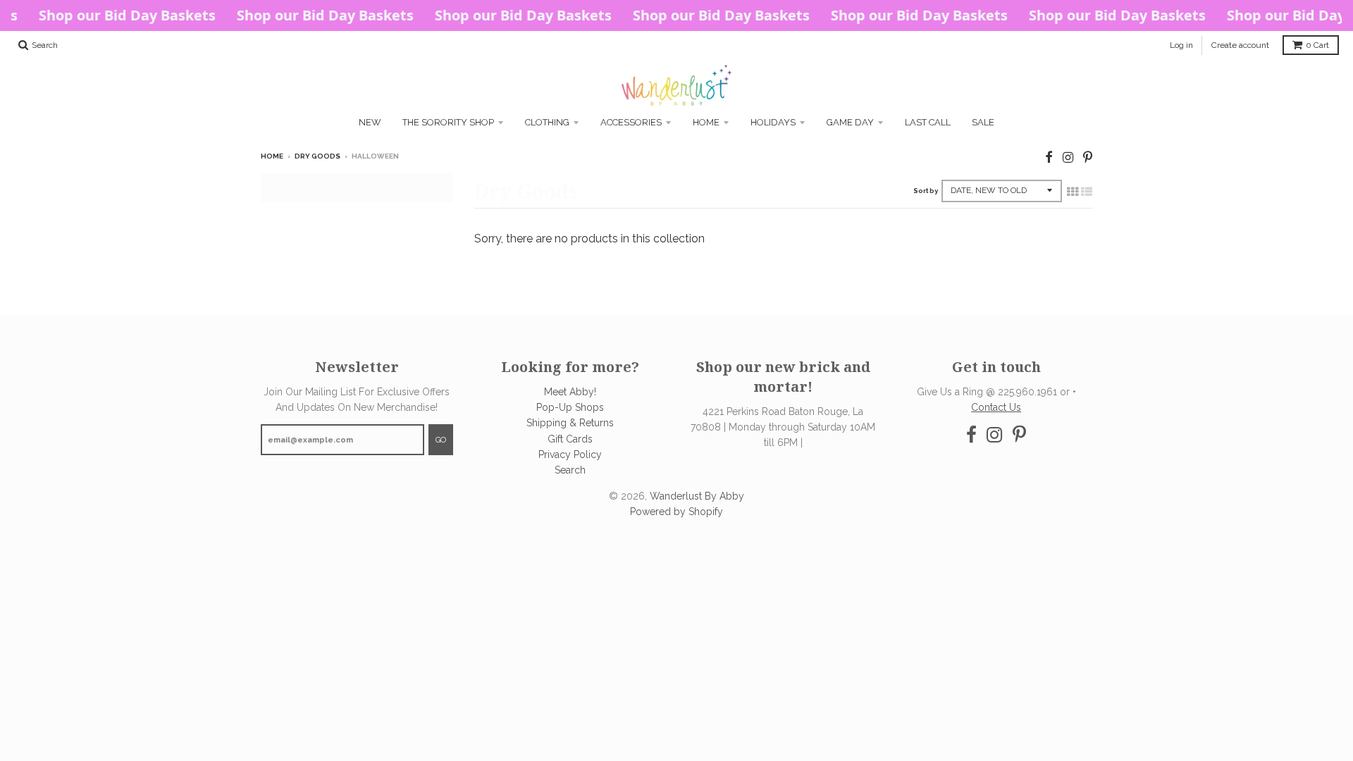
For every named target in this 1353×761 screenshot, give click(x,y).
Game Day (850, 122)
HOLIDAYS (773, 122)
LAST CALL (928, 122)
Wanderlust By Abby (697, 496)
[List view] (1086, 191)
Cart (1317, 45)
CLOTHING (547, 122)
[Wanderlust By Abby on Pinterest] (1087, 157)
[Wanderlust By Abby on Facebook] (1049, 157)
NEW (370, 122)
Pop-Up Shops (570, 407)
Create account (1240, 45)
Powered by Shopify (676, 511)
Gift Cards (570, 439)
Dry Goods (317, 156)
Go (440, 440)
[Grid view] (1072, 191)
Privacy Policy (570, 454)
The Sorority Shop (448, 122)
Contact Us (996, 407)
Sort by (925, 190)
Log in (1181, 45)
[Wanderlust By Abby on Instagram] (1068, 157)
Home (706, 122)
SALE (983, 122)
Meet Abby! (570, 391)
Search (570, 470)
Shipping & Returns (570, 422)
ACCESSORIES (631, 122)
